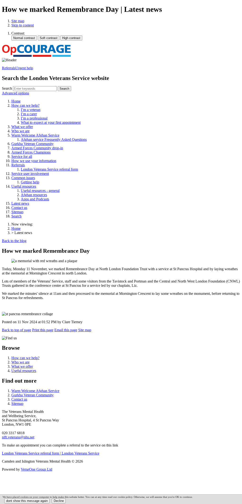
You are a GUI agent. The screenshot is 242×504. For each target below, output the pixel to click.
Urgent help (24, 68)
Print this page (42, 330)
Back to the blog (14, 241)
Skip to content (22, 25)
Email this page (65, 330)
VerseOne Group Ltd (36, 469)
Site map (17, 21)
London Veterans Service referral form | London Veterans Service (50, 453)
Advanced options (15, 93)
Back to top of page (16, 330)
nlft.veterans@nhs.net (18, 437)
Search (7, 88)
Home (16, 228)
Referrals (8, 68)
